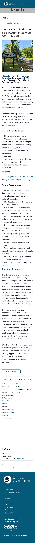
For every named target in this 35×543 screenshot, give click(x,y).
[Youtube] (8, 522)
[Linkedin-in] (17, 522)
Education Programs (13, 492)
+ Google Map (20, 458)
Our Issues (9, 489)
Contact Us (9, 513)
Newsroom (9, 507)
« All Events (6, 18)
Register (6, 172)
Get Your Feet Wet (7, 398)
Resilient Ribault (11, 269)
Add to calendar (11, 371)
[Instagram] (5, 522)
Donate (8, 510)
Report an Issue (11, 495)
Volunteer (4, 404)
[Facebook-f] (11, 522)
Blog (6, 504)
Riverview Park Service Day (15, 76)
